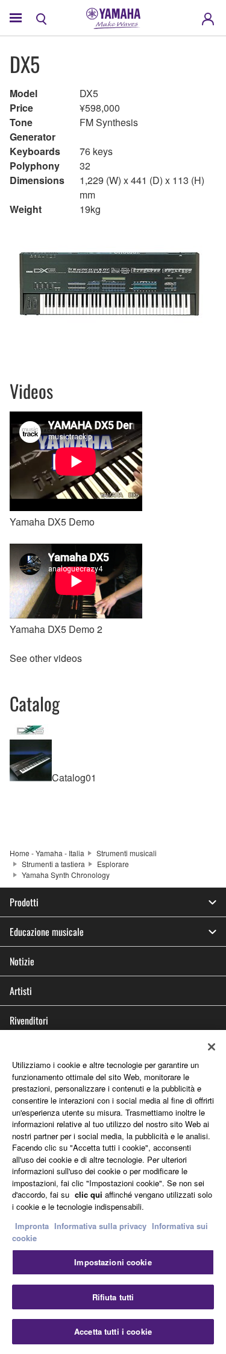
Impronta (32, 1226)
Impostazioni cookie (112, 1262)
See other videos (46, 658)
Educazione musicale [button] (47, 931)
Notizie (22, 961)
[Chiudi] (211, 1047)
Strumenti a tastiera (53, 864)
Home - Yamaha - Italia (47, 853)
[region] (113, 1192)
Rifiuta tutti (113, 1297)
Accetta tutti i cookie (113, 1331)
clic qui (88, 1194)
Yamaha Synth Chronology (66, 874)
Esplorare (113, 864)
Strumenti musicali (126, 853)
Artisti (21, 991)
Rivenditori (29, 1020)
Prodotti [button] (24, 902)
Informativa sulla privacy (100, 1226)
